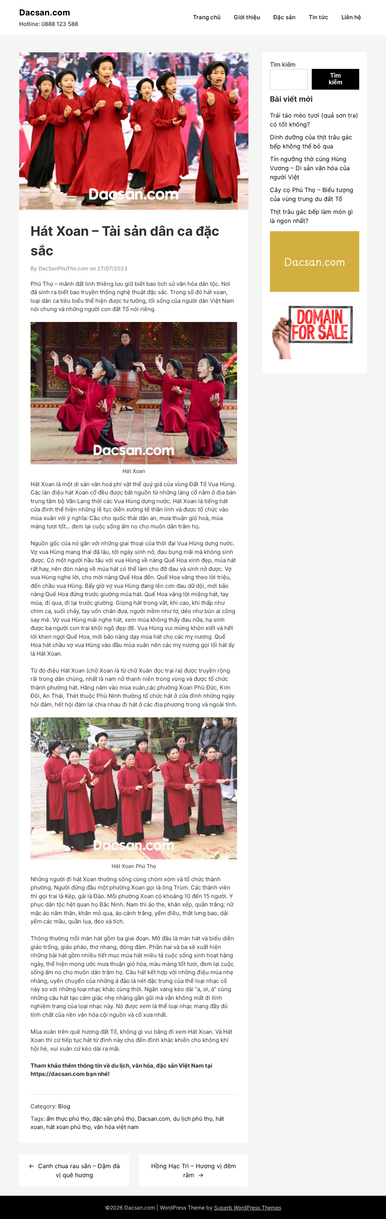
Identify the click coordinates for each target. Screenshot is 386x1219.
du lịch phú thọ (193, 1118)
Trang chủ (207, 17)
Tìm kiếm (283, 64)
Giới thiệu (247, 17)
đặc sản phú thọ (113, 1118)
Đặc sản (284, 17)
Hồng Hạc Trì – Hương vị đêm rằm (193, 1170)
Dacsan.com (44, 12)
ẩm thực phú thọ (67, 1118)
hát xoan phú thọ (68, 1127)
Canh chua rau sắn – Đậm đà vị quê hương (79, 1170)
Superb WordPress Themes (247, 1207)
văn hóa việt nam (116, 1127)
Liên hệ (351, 17)
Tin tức (318, 17)
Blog (64, 1106)
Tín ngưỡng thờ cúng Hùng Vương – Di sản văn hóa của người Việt (310, 168)
